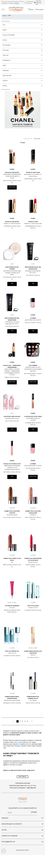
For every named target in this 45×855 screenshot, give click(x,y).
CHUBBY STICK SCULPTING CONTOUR (12, 512)
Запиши (34, 812)
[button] (42, 139)
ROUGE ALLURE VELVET (12, 172)
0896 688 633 (31, 788)
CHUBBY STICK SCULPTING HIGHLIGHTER (33, 512)
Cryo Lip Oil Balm (33, 605)
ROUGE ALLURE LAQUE (33, 172)
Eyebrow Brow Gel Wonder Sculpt (33, 697)
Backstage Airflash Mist (12, 416)
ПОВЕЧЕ (16, 3)
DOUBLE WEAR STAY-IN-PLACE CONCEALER (33, 652)
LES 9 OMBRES (33, 365)
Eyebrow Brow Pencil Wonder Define (12, 697)
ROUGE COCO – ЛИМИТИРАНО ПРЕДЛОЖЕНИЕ (12, 366)
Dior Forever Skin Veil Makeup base (12, 319)
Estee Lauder (12, 602)
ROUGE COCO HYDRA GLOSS (12, 463)
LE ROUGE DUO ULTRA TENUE (33, 416)
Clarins (33, 602)
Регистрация (39, 9)
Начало (4, 15)
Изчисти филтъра (6, 21)
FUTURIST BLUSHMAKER (12, 605)
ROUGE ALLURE (33, 221)
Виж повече (22, 776)
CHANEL (12, 169)
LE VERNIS (33, 318)
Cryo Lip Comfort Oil (12, 651)
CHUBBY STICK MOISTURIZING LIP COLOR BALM (33, 559)
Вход (31, 9)
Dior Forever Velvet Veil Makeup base (33, 268)
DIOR (12, 264)
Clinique (12, 508)
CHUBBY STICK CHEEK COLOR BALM (12, 559)
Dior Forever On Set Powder (12, 268)
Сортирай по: (28, 138)
